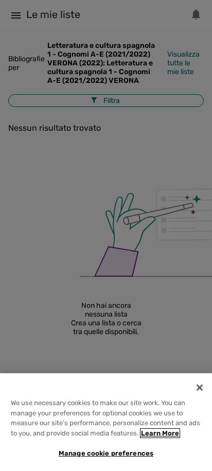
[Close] (199, 387)
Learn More (160, 433)
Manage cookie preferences (106, 453)
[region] (106, 422)
